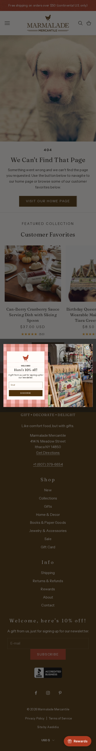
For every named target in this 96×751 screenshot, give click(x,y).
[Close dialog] (87, 348)
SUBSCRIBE (25, 393)
